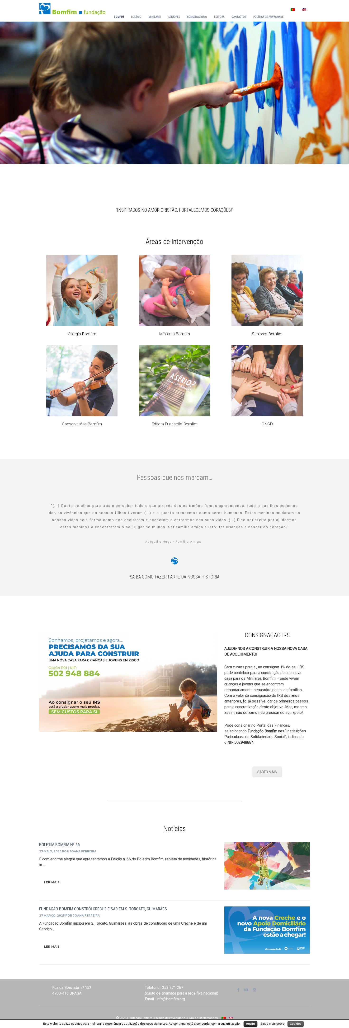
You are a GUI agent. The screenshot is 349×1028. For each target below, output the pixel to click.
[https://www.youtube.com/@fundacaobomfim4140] (246, 990)
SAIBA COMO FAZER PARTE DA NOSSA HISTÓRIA (174, 577)
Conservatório (197, 16)
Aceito (250, 1023)
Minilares (155, 16)
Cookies (295, 1023)
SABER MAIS (267, 772)
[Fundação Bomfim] (72, 8)
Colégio (136, 16)
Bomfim (119, 16)
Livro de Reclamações (202, 1018)
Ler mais (52, 882)
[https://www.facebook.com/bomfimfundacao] (238, 990)
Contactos (238, 16)
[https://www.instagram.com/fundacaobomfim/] (254, 990)
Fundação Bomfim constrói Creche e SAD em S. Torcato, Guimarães (103, 908)
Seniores (174, 16)
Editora (219, 16)
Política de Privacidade (268, 16)
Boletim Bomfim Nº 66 (59, 844)
